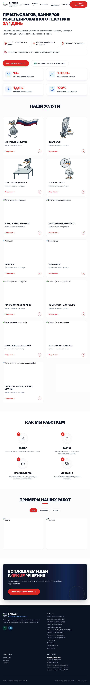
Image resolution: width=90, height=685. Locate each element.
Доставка (44, 4)
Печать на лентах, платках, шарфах (59, 630)
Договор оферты (81, 680)
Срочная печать (52, 645)
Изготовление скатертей (56, 622)
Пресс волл (51, 640)
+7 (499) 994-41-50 (54, 657)
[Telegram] (10, 628)
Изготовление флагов (54, 624)
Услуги (34, 3)
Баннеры (44, 510)
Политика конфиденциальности (64, 680)
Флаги (55, 510)
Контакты (66, 4)
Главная (25, 4)
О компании (55, 4)
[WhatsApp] (5, 628)
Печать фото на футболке (56, 637)
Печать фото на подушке (55, 635)
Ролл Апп (50, 643)
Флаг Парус (51, 648)
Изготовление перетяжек (56, 619)
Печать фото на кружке (55, 632)
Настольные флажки (54, 627)
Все (33, 510)
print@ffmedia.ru (52, 662)
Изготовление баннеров (55, 616)
